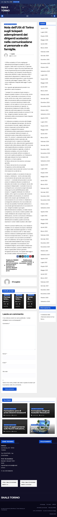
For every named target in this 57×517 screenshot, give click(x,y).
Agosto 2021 (44, 258)
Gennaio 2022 (45, 239)
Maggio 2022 (44, 223)
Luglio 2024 (44, 122)
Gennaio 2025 (45, 98)
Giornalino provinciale (42, 507)
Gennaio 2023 (45, 192)
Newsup (22, 508)
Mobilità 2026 (53, 513)
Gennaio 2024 (45, 145)
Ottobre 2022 (44, 204)
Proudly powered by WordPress (8, 508)
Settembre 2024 (45, 114)
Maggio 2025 (44, 83)
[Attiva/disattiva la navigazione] (27, 16)
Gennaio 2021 (44, 286)
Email (5, 362)
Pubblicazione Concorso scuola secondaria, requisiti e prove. (25, 262)
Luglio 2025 (44, 75)
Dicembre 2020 (45, 289)
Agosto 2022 (44, 211)
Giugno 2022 (44, 219)
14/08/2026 (8, 415)
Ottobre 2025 (44, 67)
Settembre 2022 (45, 208)
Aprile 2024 (44, 133)
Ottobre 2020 (44, 297)
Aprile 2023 (44, 180)
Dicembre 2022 (45, 196)
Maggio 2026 (44, 40)
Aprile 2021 (44, 274)
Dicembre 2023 (45, 149)
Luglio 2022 (44, 215)
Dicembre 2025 (45, 59)
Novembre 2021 (45, 247)
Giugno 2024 (44, 126)
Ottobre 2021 (44, 250)
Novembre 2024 (45, 106)
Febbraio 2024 (45, 141)
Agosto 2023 (44, 165)
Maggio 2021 (44, 270)
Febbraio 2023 (45, 188)
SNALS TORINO (10, 497)
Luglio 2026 (44, 32)
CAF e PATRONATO (37, 510)
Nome (5, 353)
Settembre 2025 (45, 71)
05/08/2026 (35, 431)
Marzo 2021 (44, 278)
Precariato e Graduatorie (10, 24)
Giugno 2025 (44, 79)
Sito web (5, 371)
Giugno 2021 (44, 266)
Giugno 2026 (44, 36)
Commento (6, 323)
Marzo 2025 (44, 90)
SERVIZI (54, 504)
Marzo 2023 (44, 184)
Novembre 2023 (45, 153)
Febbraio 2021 (45, 282)
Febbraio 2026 (45, 51)
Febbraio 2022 (45, 235)
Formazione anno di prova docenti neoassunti (15, 412)
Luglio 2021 (44, 262)
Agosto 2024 (44, 118)
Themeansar (4, 509)
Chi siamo (48, 504)
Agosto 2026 (44, 28)
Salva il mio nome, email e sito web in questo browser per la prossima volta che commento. (19, 384)
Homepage (42, 504)
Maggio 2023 (44, 176)
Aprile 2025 (44, 87)
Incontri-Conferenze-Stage (49, 510)
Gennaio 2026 (45, 55)
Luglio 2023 (44, 169)
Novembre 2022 (45, 200)
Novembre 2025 (45, 63)
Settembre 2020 (45, 301)
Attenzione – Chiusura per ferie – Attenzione (40, 428)
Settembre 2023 (45, 161)
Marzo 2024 (44, 137)
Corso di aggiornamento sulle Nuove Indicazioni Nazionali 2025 (14, 429)
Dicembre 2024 (45, 102)
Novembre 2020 (45, 293)
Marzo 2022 (44, 231)
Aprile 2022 (44, 227)
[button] (51, 16)
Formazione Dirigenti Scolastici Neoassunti (40, 412)
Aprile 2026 (44, 44)
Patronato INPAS (52, 507)
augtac (13, 54)
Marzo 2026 (44, 48)
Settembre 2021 (45, 254)
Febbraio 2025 (45, 94)
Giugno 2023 (44, 172)
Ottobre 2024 (44, 110)
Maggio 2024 (44, 129)
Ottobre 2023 (44, 157)
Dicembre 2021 (45, 243)
